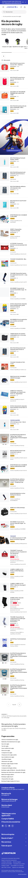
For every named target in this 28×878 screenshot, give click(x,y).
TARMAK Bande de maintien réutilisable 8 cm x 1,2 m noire (18, 334)
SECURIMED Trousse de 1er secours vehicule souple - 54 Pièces (18, 523)
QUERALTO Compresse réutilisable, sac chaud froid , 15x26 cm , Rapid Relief (18, 392)
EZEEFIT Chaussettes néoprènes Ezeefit (16, 230)
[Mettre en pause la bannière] (23, 2)
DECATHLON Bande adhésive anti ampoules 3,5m (18, 187)
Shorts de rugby (5, 750)
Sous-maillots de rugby (7, 748)
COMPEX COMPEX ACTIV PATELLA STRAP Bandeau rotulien (17, 571)
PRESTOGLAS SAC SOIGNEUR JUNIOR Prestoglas (18, 377)
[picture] (4, 67)
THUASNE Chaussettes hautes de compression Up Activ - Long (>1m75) (18, 275)
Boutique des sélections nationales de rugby (13, 772)
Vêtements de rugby (6, 761)
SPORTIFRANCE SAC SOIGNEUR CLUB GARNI (18, 215)
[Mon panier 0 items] (25, 7)
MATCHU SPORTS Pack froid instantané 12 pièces (17, 451)
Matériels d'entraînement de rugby (10, 741)
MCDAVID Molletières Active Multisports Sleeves (17, 494)
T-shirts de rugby (6, 765)
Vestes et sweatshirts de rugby (9, 739)
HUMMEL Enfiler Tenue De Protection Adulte (17, 598)
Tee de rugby (4, 746)
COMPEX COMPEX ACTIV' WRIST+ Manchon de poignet (18, 584)
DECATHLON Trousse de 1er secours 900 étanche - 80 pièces (17, 79)
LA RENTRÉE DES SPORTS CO (14, 150)
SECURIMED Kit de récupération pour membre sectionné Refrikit (18, 321)
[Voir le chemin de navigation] (2, 16)
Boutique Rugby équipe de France (10, 781)
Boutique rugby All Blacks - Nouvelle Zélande (13, 770)
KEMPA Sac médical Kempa (17, 507)
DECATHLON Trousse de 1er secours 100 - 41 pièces (17, 64)
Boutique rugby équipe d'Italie (9, 763)
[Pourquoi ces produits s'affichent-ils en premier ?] (2, 60)
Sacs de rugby (5, 744)
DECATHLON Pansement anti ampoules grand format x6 (18, 173)
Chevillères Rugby (6, 759)
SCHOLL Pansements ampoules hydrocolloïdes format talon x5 (18, 406)
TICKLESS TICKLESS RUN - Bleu (18, 259)
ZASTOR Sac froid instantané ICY (18, 639)
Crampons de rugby (6, 752)
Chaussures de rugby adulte (9, 755)
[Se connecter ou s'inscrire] (21, 7)
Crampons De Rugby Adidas (9, 768)
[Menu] (3, 7)
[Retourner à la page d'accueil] (12, 7)
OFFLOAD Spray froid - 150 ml (18, 422)
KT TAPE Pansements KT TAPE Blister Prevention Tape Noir (18, 538)
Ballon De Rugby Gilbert (7, 774)
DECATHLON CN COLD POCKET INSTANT (18, 201)
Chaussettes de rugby (7, 779)
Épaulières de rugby (18, 46)
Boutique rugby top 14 (7, 776)
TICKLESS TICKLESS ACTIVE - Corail (18, 363)
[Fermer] (25, 2)
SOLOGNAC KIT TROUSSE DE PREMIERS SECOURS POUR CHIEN (17, 93)
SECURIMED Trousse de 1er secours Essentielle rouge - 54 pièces (18, 290)
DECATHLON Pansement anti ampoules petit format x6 (18, 348)
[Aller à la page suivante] (19, 704)
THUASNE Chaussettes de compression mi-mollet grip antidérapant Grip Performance (17, 619)
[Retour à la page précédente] (8, 704)
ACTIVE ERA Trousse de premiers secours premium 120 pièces (18, 245)
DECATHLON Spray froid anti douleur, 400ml (17, 158)
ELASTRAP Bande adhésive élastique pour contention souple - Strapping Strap (17, 480)
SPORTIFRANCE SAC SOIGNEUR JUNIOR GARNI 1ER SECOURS (18, 465)
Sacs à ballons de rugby (7, 757)
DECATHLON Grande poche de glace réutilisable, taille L (18, 106)
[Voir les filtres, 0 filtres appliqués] (3, 56)
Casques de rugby (7, 46)
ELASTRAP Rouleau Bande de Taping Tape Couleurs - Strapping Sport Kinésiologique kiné (18, 437)
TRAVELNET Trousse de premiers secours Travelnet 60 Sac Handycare (18, 552)
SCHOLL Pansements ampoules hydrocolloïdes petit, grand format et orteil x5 (18, 305)
